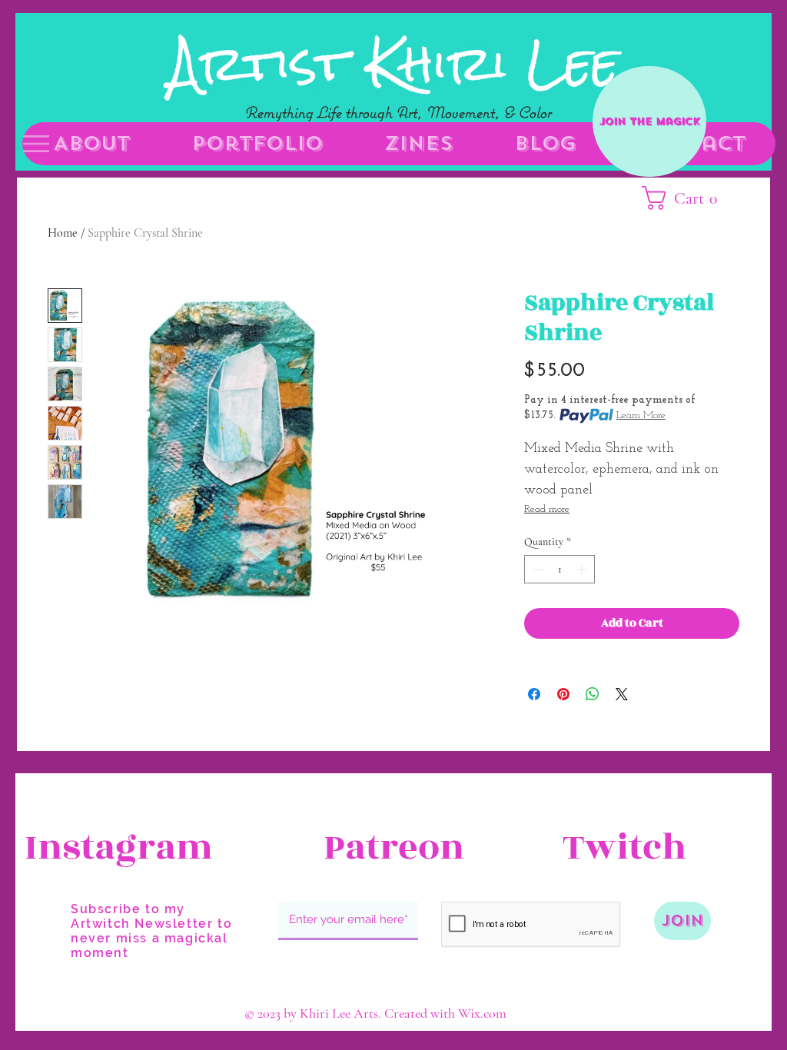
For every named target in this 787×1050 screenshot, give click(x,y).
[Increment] (583, 569)
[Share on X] (622, 694)
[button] (36, 143)
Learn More (641, 415)
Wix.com (482, 1013)
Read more (546, 509)
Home (63, 233)
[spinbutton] (559, 569)
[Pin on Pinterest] (563, 694)
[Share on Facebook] (534, 694)
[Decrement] (536, 569)
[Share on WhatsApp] (592, 694)
